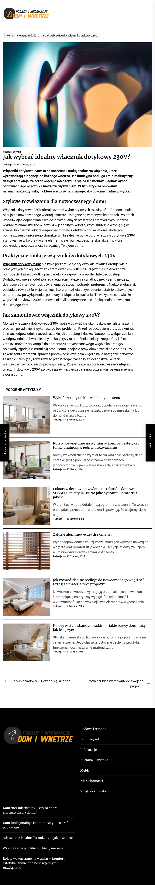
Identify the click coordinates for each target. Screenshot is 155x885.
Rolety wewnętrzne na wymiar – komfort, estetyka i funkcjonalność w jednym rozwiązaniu (96, 445)
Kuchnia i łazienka (94, 760)
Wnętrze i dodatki (12, 152)
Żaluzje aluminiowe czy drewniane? (82, 534)
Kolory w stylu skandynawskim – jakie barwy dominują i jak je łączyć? (100, 627)
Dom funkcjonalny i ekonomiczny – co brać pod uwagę (35, 825)
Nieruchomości (91, 781)
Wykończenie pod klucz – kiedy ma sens (86, 398)
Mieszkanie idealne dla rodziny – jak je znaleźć (38, 838)
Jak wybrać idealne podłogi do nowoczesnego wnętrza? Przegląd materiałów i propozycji (98, 582)
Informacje (88, 750)
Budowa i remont (93, 729)
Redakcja (7, 164)
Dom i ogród (89, 739)
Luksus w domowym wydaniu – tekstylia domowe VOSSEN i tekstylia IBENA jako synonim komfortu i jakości (95, 493)
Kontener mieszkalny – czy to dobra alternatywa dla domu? (30, 810)
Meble (85, 770)
